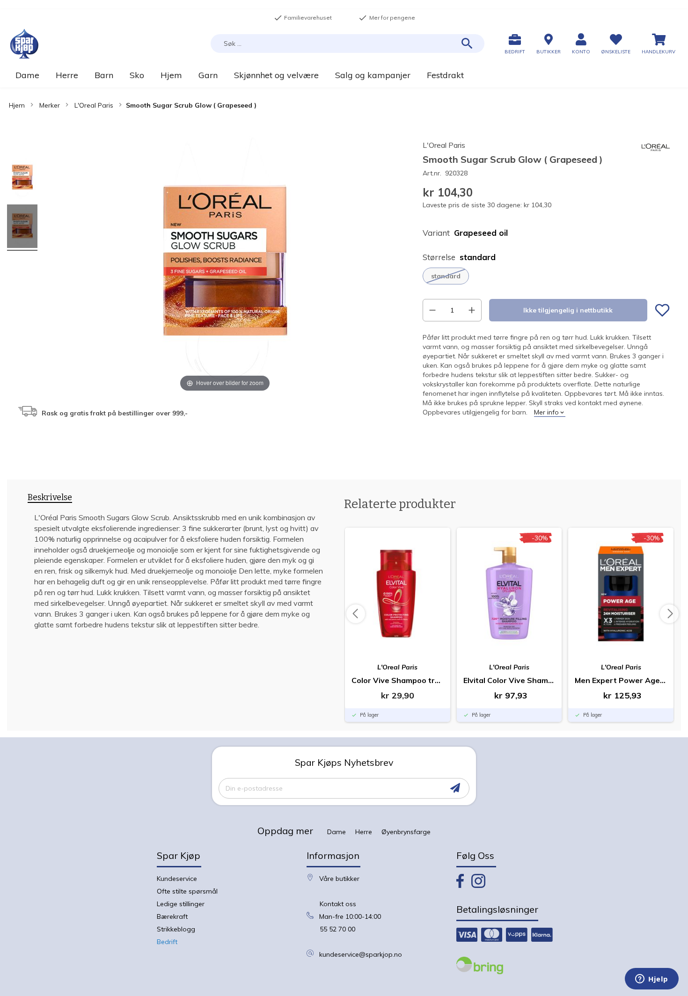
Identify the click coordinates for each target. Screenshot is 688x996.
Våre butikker (339, 878)
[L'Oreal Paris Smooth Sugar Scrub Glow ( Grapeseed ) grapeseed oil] (22, 179)
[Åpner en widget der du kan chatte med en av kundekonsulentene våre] (652, 979)
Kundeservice (177, 878)
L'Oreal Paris (93, 105)
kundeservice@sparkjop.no (360, 954)
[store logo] (24, 43)
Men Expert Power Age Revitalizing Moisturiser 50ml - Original (621, 680)
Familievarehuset (302, 17)
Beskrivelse (50, 497)
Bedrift (167, 942)
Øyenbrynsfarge (406, 832)
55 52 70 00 (337, 929)
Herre (363, 832)
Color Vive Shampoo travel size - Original (397, 680)
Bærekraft (172, 916)
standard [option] (446, 276)
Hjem (17, 105)
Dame (336, 832)
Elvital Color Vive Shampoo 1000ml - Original (509, 680)
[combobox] (347, 43)
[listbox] (546, 276)
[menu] (344, 75)
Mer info (546, 412)
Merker (49, 105)
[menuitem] (27, 75)
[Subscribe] (455, 788)
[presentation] (50, 499)
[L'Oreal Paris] (656, 159)
